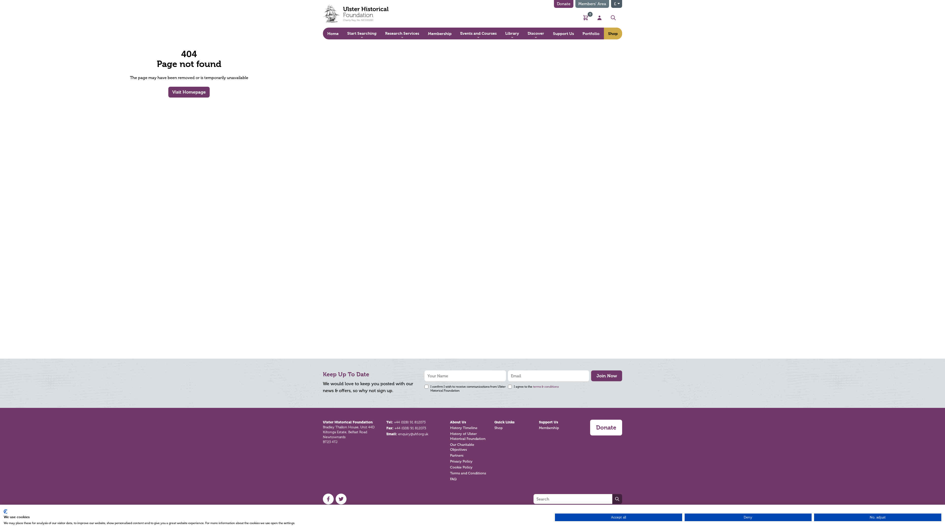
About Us (458, 422)
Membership (549, 428)
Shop (498, 428)
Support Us (548, 422)
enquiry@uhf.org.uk (413, 434)
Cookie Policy (461, 467)
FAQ (453, 479)
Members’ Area (592, 3)
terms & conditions (546, 386)
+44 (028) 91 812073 (409, 422)
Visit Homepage (189, 92)
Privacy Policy (461, 461)
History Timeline (463, 428)
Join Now (607, 375)
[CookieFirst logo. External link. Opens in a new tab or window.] (5, 511)
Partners (456, 455)
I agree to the (536, 386)
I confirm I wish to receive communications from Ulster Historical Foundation (468, 388)
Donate (563, 3)
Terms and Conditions (468, 473)
